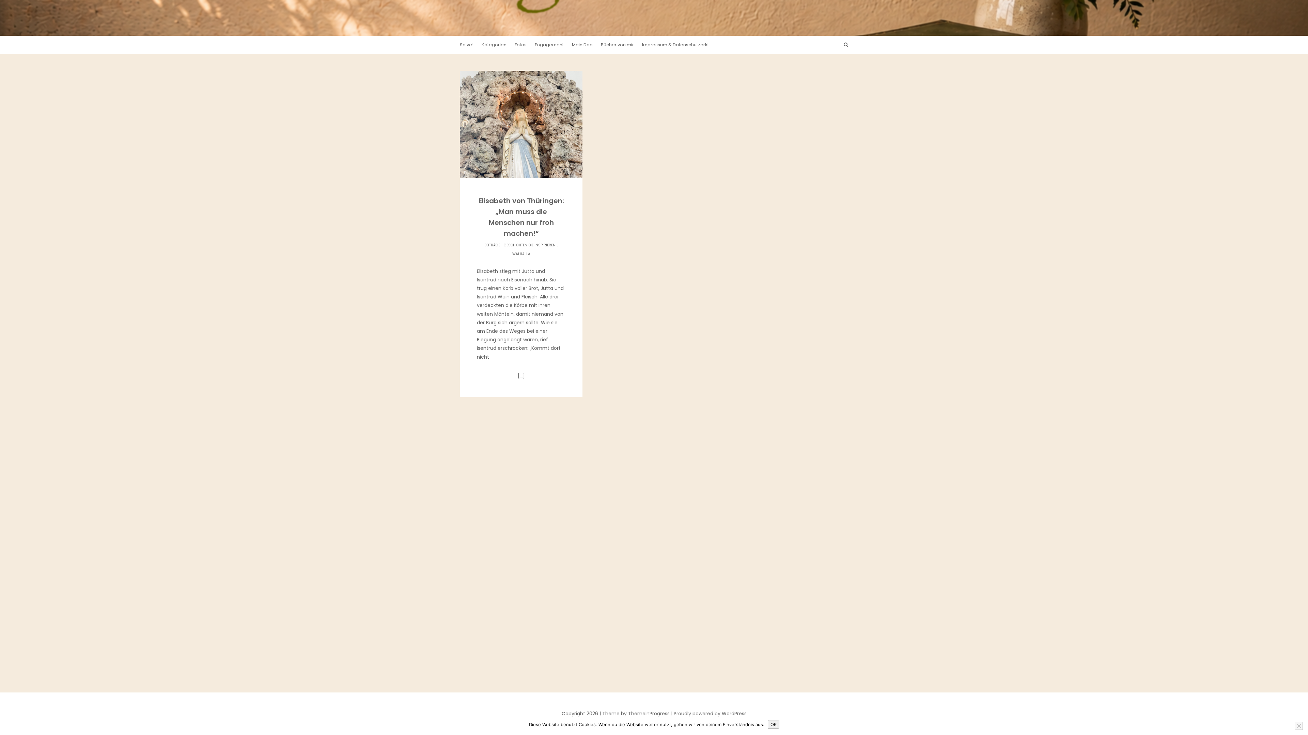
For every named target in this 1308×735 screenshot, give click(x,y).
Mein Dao (582, 45)
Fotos (521, 45)
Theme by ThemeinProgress (636, 713)
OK (773, 724)
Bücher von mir (617, 45)
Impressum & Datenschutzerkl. (676, 45)
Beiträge (492, 245)
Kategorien (494, 45)
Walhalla (521, 254)
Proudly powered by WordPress (710, 713)
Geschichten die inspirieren (530, 245)
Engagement (549, 45)
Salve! (466, 45)
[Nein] (1299, 726)
